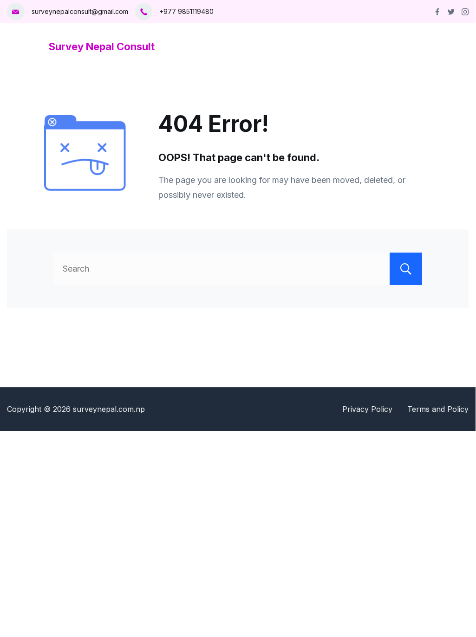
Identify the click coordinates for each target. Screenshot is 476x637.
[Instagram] (465, 11)
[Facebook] (437, 11)
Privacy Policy (367, 409)
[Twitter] (451, 11)
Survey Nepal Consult (102, 46)
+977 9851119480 (186, 11)
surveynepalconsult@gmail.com (80, 11)
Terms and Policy (438, 409)
